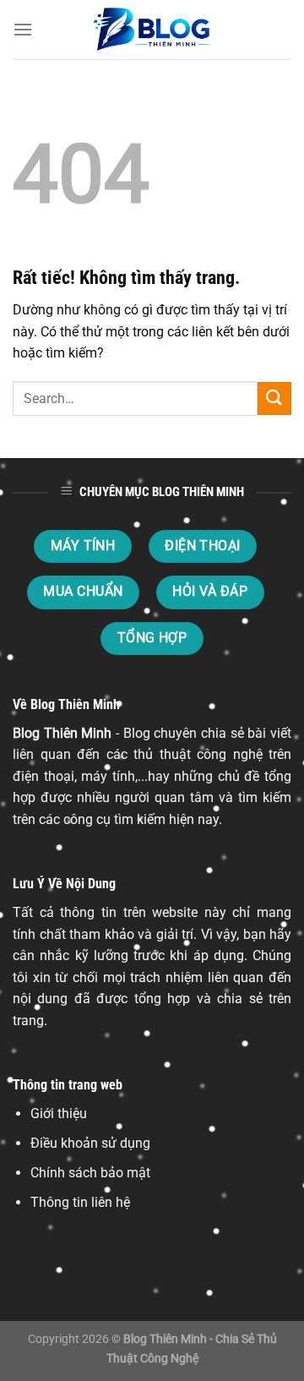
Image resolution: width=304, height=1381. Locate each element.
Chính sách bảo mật (90, 1173)
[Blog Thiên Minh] (152, 29)
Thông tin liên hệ (80, 1202)
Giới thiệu (58, 1113)
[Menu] (23, 29)
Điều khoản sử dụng (90, 1143)
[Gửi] (274, 398)
